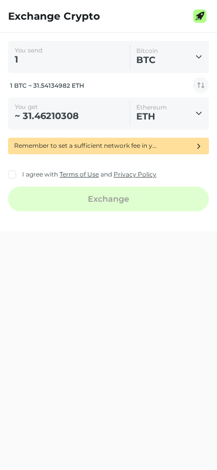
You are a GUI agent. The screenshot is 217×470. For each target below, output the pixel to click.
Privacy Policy (135, 174)
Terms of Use (79, 174)
